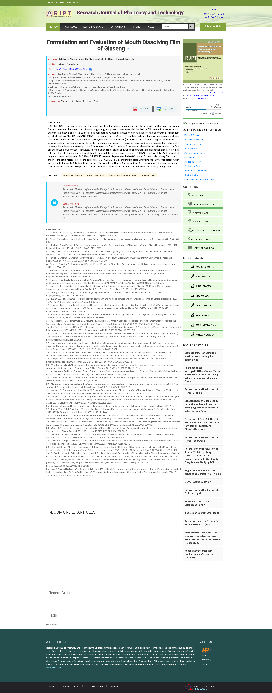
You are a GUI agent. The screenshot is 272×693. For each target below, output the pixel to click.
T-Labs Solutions (203, 689)
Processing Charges (200, 239)
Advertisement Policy (195, 152)
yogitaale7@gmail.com (67, 64)
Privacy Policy (191, 148)
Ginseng (88, 175)
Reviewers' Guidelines (195, 170)
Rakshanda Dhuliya (68, 59)
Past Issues (70, 26)
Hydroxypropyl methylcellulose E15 (124, 175)
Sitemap (114, 686)
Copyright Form (201, 222)
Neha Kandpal (96, 59)
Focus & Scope (191, 135)
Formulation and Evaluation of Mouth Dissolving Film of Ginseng (113, 45)
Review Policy (191, 175)
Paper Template (199, 213)
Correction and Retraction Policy (200, 179)
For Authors (118, 26)
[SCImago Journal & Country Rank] (200, 123)
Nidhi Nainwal (110, 59)
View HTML (168, 108)
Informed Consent (193, 139)
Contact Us (73, 3)
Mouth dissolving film (72, 175)
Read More (52, 667)
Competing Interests (194, 144)
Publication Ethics (193, 166)
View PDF (142, 108)
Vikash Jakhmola (126, 59)
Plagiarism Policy (192, 161)
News (151, 26)
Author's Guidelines (203, 204)
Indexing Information (203, 248)
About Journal (56, 3)
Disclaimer (189, 157)
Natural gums (101, 175)
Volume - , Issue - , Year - (80, 101)
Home (52, 26)
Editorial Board (93, 26)
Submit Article (212, 26)
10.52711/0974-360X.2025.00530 (70, 68)
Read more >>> (216, 93)
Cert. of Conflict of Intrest (206, 230)
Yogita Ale (83, 59)
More (136, 26)
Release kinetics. (149, 175)
